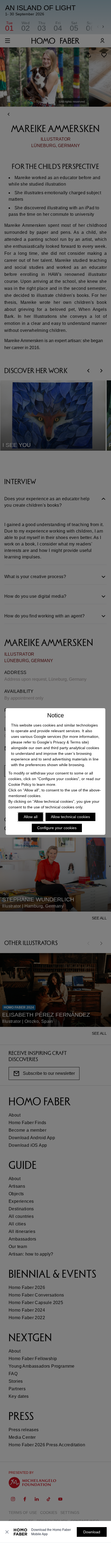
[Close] (7, 1532)
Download (91, 1532)
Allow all (30, 817)
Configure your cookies (57, 828)
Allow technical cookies (70, 817)
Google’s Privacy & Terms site (62, 742)
